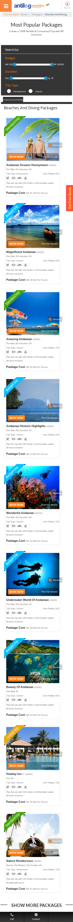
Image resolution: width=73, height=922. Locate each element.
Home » (25, 14)
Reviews (57, 145)
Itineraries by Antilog (13, 99)
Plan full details (49, 156)
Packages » (38, 14)
